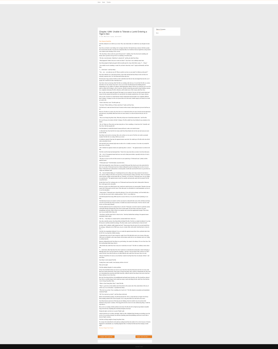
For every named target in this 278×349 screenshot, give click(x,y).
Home (99, 2)
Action (102, 36)
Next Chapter (110, 328)
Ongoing (112, 36)
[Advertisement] (139, 16)
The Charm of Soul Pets (105, 41)
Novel (103, 2)
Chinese (108, 36)
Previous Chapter (103, 328)
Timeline (109, 2)
